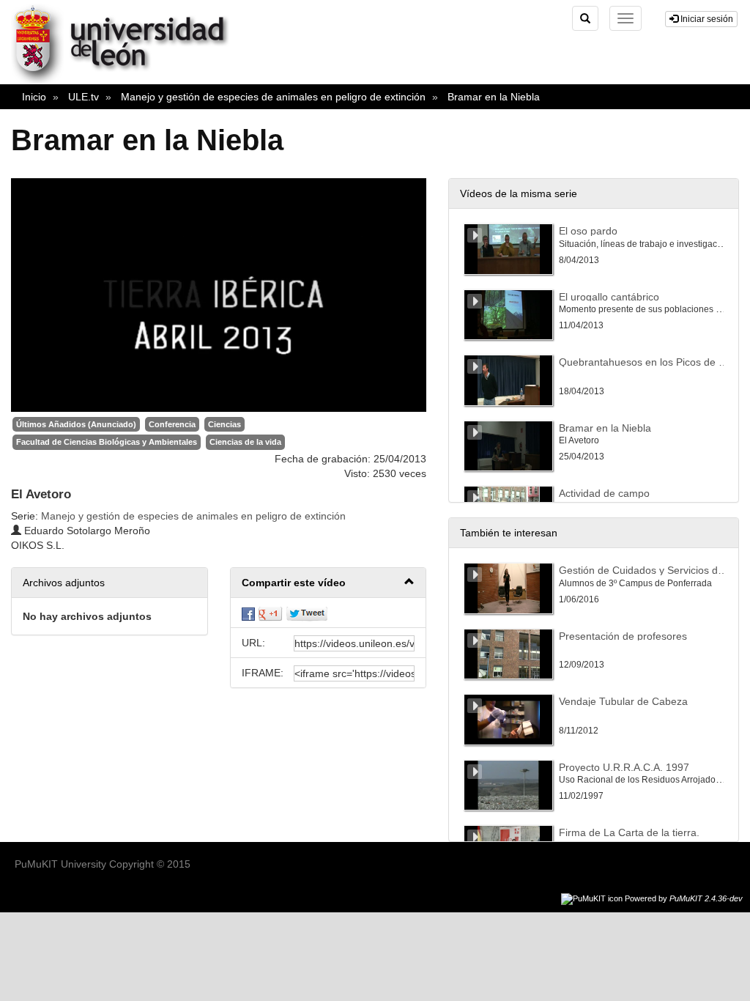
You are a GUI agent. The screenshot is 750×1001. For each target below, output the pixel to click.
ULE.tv (83, 97)
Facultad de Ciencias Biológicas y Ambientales (106, 441)
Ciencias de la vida (245, 441)
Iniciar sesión (705, 19)
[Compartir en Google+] (270, 612)
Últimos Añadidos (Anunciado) (76, 424)
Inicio (34, 97)
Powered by (684, 898)
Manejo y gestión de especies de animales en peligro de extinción (273, 97)
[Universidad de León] (127, 81)
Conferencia (172, 424)
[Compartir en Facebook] (248, 612)
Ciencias (224, 424)
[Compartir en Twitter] (307, 612)
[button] (328, 583)
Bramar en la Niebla (494, 97)
